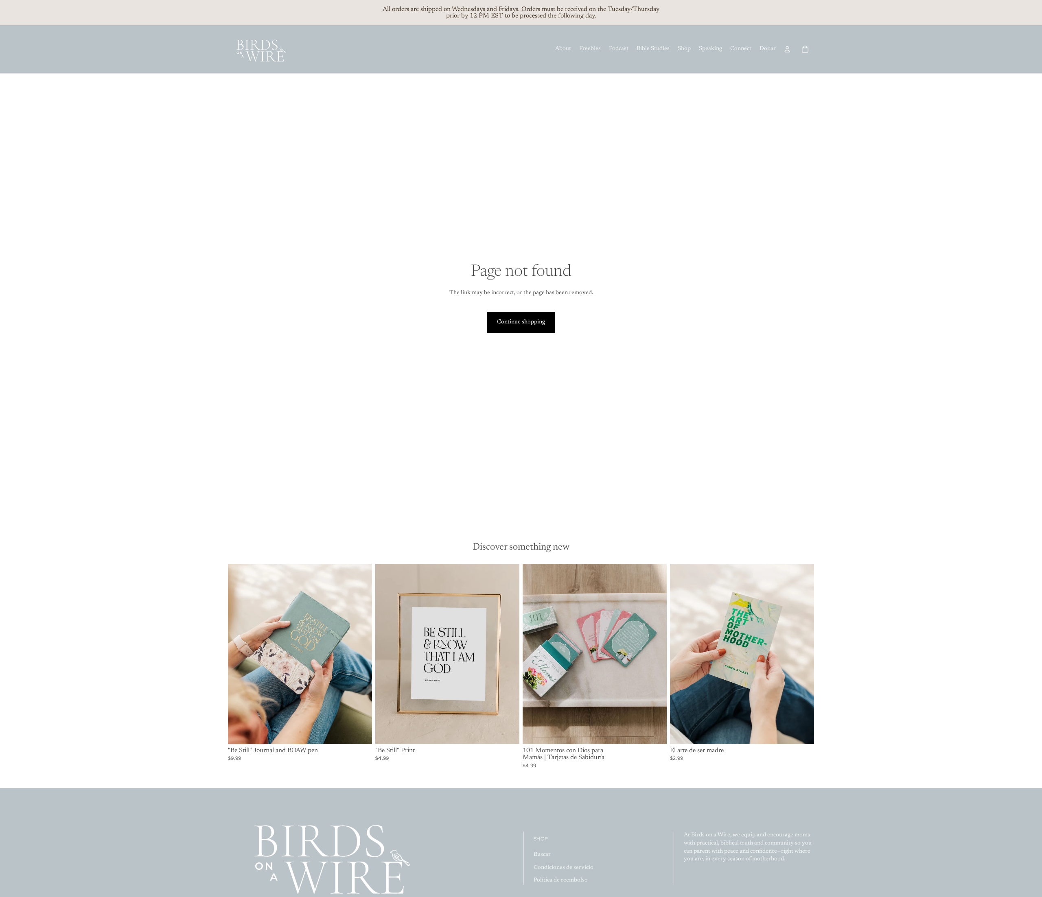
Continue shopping (521, 322)
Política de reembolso (561, 880)
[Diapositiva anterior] (240, 654)
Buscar (542, 855)
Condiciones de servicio (563, 868)
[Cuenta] (787, 49)
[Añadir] (359, 731)
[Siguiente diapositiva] (360, 654)
